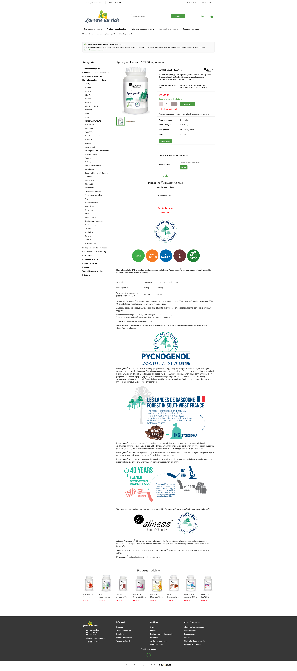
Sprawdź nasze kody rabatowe (170, 99)
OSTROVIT (89, 91)
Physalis (88, 99)
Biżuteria (86, 275)
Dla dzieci (88, 143)
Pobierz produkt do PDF (171, 148)
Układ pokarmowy (91, 202)
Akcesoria (88, 139)
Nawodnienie (89, 188)
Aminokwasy (89, 169)
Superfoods (89, 210)
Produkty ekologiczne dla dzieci (96, 72)
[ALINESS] (208, 70)
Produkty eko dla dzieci (117, 29)
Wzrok (87, 214)
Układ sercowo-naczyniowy (94, 221)
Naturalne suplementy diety (142, 29)
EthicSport (89, 84)
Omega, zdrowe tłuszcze (93, 165)
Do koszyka (186, 104)
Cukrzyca (88, 228)
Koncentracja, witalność (93, 191)
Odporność (89, 184)
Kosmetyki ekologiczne (168, 29)
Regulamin (120, 634)
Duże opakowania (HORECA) (94, 252)
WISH (87, 117)
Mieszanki (88, 177)
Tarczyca (88, 240)
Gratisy (187, 637)
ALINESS (88, 88)
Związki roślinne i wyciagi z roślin (96, 173)
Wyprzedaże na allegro (192, 644)
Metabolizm (89, 232)
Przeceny (86, 267)
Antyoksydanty (90, 147)
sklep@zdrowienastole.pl (95, 638)
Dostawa (119, 627)
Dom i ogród (87, 256)
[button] (121, 622)
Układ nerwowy (90, 225)
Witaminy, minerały (91, 154)
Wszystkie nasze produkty (93, 271)
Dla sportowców (90, 217)
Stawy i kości (89, 206)
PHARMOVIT (89, 125)
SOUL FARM (89, 128)
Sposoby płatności (123, 641)
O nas (152, 627)
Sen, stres (88, 199)
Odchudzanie (89, 180)
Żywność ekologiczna (91, 69)
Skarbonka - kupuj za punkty (194, 641)
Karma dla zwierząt (90, 259)
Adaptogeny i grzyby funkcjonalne (97, 151)
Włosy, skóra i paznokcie (93, 195)
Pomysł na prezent (90, 263)
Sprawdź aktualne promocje (94, 50)
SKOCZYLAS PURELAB (93, 121)
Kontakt (153, 630)
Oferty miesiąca (190, 630)
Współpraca (154, 637)
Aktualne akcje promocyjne (194, 627)
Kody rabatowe (189, 634)
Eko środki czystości (191, 29)
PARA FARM (89, 132)
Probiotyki (88, 162)
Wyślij (183, 167)
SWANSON (88, 110)
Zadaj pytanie (165, 141)
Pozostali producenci (92, 136)
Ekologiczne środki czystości (94, 248)
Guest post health (156, 644)
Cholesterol (89, 236)
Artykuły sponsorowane (158, 641)
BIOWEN (88, 102)
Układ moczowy (90, 243)
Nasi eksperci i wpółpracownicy (161, 634)
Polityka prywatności (124, 637)
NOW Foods (89, 95)
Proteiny (88, 158)
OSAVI (87, 113)
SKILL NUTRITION (91, 106)
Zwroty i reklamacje (123, 630)
